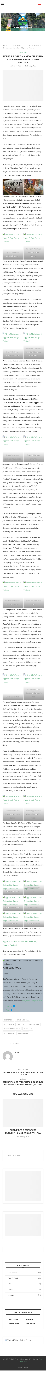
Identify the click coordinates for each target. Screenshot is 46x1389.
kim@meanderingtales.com (32, 1001)
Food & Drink (17, 45)
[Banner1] (23, 1186)
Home (5, 45)
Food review (9, 1024)
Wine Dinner (9, 1033)
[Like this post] (27, 1043)
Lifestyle (24, 1295)
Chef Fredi (8, 1020)
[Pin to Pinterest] (33, 1043)
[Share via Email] (36, 1043)
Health (24, 1289)
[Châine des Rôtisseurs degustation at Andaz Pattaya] (23, 1113)
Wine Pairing (23, 1033)
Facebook (9, 1006)
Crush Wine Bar (22, 1020)
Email (8, 1010)
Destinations (24, 1273)
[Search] (43, 4)
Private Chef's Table (12, 1028)
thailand (28, 1028)
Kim (19, 66)
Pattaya (21, 1024)
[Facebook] (22, 35)
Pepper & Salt (34, 1024)
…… (27, 955)
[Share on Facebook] (30, 1043)
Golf (24, 1284)
